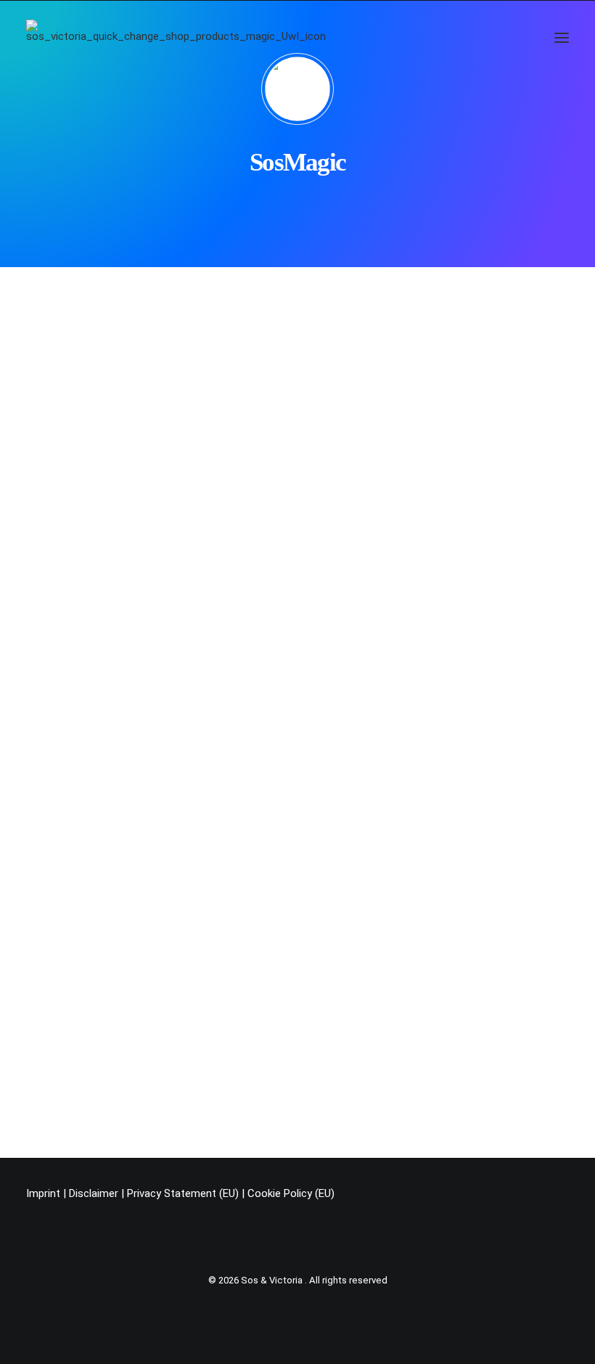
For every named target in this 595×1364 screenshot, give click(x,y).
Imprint (43, 1193)
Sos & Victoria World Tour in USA (142, 844)
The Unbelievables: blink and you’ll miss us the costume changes (237, 682)
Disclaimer (93, 1193)
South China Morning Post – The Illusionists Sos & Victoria (222, 519)
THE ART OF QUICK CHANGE (140, 357)
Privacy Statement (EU (181, 1193)
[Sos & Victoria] (176, 38)
